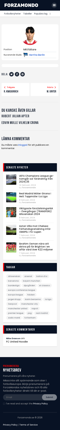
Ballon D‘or (41, 276)
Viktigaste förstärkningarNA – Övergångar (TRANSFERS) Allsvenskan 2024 (36, 211)
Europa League (15, 294)
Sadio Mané (14, 317)
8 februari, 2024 (27, 199)
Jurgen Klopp (14, 299)
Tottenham (30, 317)
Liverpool (12, 303)
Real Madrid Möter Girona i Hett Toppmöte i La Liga (35, 195)
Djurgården (29, 285)
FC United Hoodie (17, 341)
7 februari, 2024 (27, 235)
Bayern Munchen (31, 280)
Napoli (35, 308)
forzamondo (29, 187)
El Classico (44, 285)
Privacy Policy (40, 403)
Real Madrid (42, 313)
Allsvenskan (14, 276)
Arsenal (28, 276)
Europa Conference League (21, 290)
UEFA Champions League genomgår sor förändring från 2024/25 (36, 179)
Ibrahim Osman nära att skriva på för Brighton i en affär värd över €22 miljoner (36, 246)
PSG (30, 313)
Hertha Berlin (37, 54)
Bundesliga (13, 285)
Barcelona (13, 280)
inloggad (22, 144)
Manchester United (17, 308)
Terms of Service (28, 424)
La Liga (48, 299)
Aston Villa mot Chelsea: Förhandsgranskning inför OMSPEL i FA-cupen (35, 229)
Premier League (15, 313)
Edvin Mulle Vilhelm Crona (20, 123)
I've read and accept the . (27, 403)
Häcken (31, 294)
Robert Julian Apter (15, 116)
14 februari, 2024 (27, 185)
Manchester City (29, 303)
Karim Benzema (33, 299)
